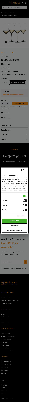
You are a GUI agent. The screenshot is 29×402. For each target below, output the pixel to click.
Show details (21, 216)
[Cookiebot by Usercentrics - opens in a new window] (20, 170)
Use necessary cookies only (14, 230)
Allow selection (15, 225)
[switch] (25, 200)
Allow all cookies (14, 220)
